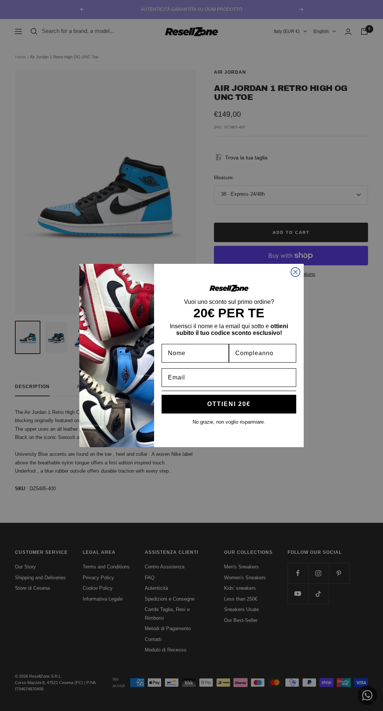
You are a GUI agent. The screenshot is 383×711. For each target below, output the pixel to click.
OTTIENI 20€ (229, 404)
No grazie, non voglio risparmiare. (229, 422)
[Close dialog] (295, 272)
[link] (228, 288)
